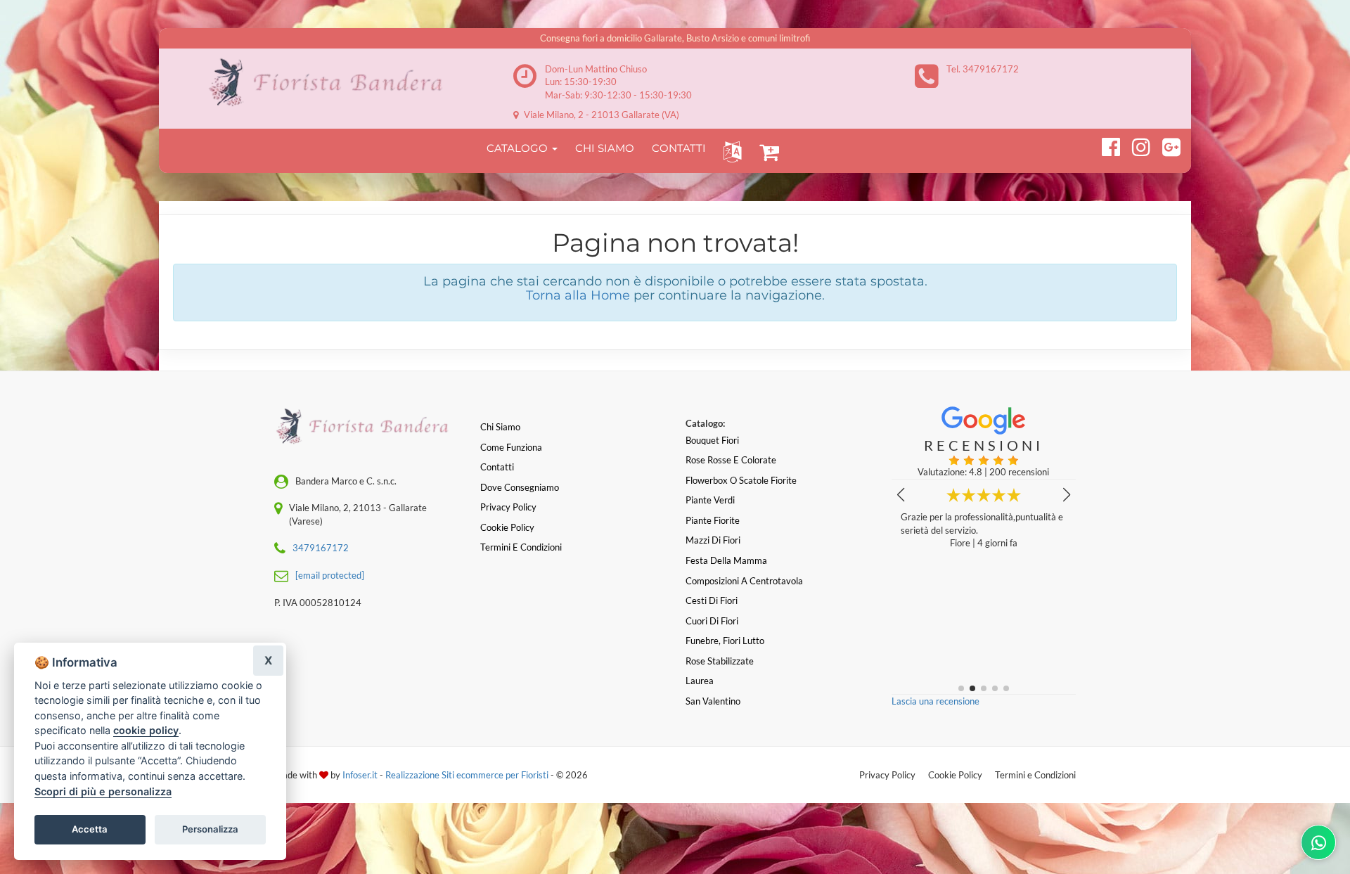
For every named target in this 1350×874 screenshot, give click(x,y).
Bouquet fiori (712, 440)
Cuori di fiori (712, 620)
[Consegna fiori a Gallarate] (330, 83)
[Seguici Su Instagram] (1135, 145)
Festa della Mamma (726, 560)
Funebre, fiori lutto (725, 640)
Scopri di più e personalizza (103, 791)
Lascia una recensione (935, 701)
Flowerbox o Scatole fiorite (741, 480)
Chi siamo (500, 426)
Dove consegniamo (519, 487)
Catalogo (519, 148)
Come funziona (511, 447)
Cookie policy (507, 527)
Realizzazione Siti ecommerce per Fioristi (468, 774)
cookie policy (146, 730)
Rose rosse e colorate (731, 459)
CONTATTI (679, 148)
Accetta (90, 829)
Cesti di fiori (712, 600)
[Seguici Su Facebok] (1105, 145)
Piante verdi (710, 500)
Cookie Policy (955, 774)
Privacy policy (508, 507)
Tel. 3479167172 (982, 69)
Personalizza (210, 829)
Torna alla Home (578, 295)
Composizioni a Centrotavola (744, 580)
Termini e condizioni (521, 547)
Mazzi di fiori (713, 540)
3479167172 (320, 547)
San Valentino (713, 701)
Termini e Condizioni (1035, 774)
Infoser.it (360, 774)
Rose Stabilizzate (720, 661)
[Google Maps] (1165, 145)
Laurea (700, 680)
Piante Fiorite (713, 520)
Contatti (497, 467)
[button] (729, 151)
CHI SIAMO (604, 148)
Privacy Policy (887, 774)
